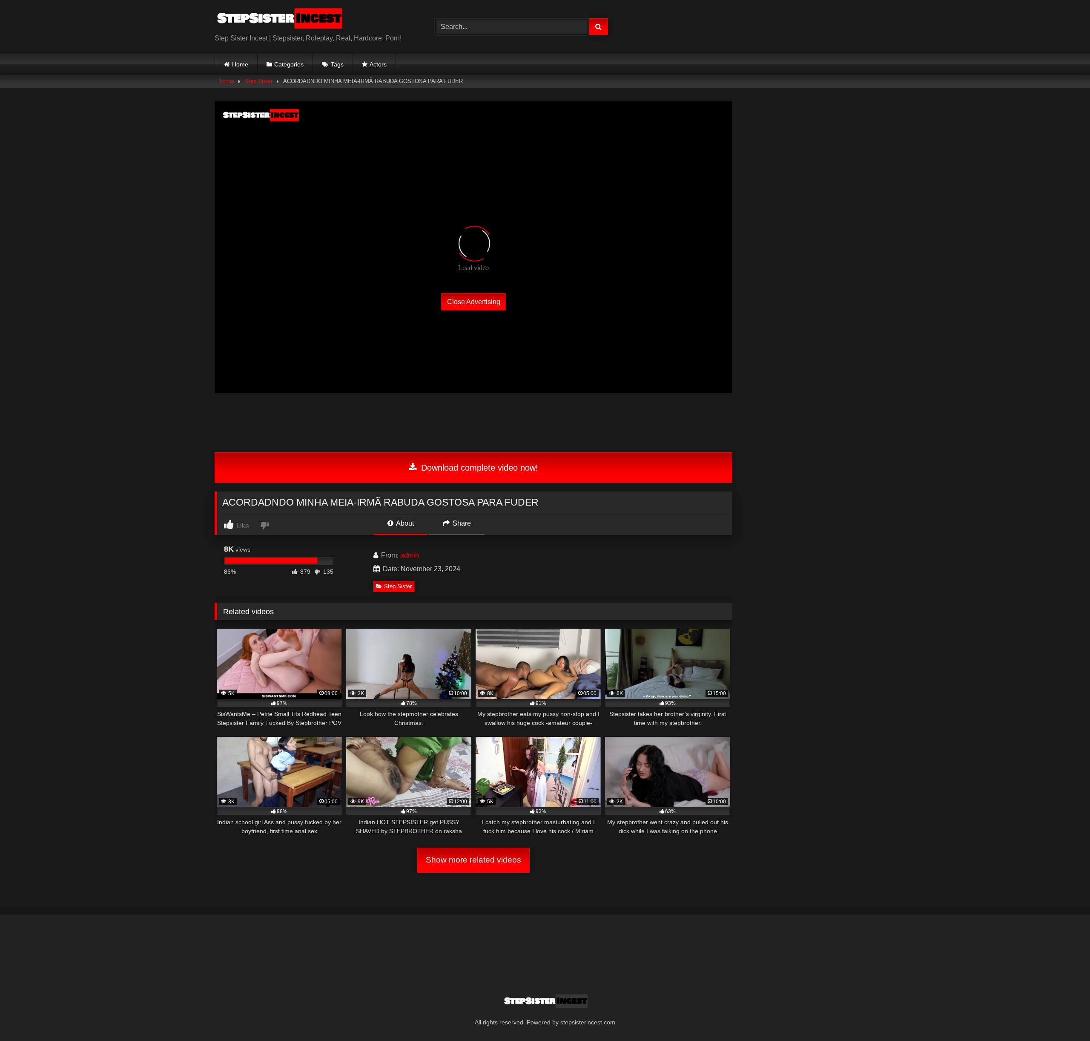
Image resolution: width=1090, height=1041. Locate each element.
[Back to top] (1063, 1015)
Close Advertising (473, 301)
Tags (337, 64)
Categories (289, 64)
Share (461, 523)
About (404, 523)
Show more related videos (473, 859)
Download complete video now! (478, 467)
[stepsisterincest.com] (278, 20)
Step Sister (258, 81)
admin (409, 555)
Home (240, 64)
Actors (378, 64)
